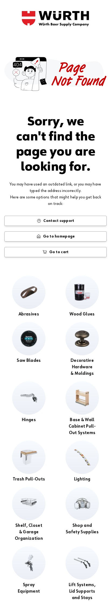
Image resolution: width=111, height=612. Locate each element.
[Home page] (55, 18)
